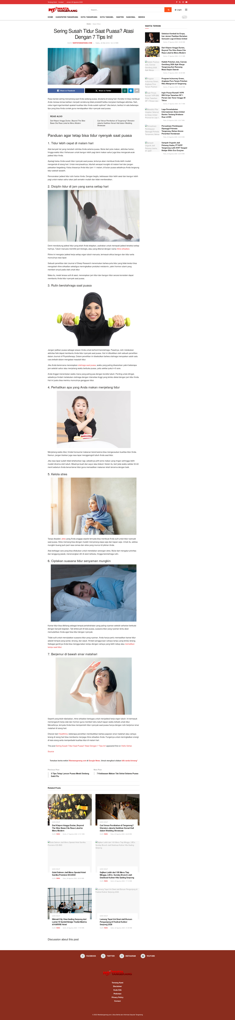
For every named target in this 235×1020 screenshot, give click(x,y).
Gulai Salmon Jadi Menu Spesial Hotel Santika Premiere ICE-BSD (69, 873)
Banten (120, 17)
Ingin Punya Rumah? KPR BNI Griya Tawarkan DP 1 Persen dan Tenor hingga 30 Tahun (173, 96)
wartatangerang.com (82, 43)
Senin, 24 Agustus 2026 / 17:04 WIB (73, 928)
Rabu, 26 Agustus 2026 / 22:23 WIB (73, 878)
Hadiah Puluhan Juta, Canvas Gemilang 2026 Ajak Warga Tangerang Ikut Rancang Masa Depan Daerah (174, 65)
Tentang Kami (52, 2)
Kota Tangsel (107, 17)
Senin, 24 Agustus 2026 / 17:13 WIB (121, 881)
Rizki (58, 834)
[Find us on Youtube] (186, 2)
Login (179, 9)
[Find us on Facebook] (176, 2)
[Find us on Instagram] (183, 2)
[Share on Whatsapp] (125, 90)
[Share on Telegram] (131, 90)
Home (50, 17)
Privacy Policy (117, 997)
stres (64, 538)
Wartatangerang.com (77, 760)
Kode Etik (117, 990)
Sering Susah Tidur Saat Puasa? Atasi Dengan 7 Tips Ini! (81, 745)
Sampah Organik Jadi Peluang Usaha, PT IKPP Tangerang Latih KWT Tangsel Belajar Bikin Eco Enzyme (174, 146)
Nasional (130, 17)
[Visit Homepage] (63, 9)
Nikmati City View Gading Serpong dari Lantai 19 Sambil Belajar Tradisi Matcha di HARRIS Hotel (69, 922)
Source (51, 751)
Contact (61, 2)
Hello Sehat (126, 745)
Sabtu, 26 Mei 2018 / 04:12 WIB (107, 43)
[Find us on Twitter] (180, 2)
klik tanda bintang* (130, 760)
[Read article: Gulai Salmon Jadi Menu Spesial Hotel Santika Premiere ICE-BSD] (70, 856)
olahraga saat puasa (87, 365)
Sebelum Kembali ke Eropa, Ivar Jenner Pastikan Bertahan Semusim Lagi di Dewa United (174, 36)
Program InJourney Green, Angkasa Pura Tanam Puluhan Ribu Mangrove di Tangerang (174, 81)
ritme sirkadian (123, 248)
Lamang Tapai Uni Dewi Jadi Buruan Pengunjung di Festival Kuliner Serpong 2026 (116, 922)
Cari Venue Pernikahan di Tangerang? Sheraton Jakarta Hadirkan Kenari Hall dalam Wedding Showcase (116, 123)
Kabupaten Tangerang (67, 17)
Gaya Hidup (97, 24)
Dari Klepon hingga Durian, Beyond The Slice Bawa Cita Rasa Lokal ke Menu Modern (67, 121)
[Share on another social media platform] (137, 90)
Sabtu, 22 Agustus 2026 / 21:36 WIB (121, 928)
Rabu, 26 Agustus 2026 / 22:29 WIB (121, 834)
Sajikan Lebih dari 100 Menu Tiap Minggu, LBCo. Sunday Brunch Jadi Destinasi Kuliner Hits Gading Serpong (117, 875)
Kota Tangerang (89, 17)
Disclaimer (117, 986)
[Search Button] (168, 9)
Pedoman (117, 993)
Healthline (63, 733)
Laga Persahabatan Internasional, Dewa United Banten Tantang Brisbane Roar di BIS (173, 113)
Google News (94, 760)
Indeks (141, 17)
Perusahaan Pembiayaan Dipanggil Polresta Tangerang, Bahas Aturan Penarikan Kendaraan (172, 130)
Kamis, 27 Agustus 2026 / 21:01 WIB (73, 834)
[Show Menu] (186, 10)
